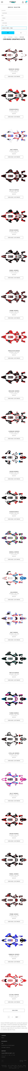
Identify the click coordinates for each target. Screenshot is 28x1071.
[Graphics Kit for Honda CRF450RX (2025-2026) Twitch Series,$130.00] (14, 175)
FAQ (2, 1043)
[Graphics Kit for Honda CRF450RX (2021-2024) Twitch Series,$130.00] (14, 658)
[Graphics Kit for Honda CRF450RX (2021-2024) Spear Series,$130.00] (14, 819)
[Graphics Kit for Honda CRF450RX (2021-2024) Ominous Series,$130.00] (14, 940)
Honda (16, 37)
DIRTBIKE (10, 37)
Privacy (10, 1066)
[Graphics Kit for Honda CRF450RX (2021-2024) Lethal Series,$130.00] (14, 980)
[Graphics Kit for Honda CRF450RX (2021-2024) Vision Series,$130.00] (14, 457)
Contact (3, 1057)
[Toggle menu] (2, 2)
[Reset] (21, 32)
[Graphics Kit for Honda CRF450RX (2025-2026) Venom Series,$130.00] (14, 95)
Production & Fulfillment (7, 1045)
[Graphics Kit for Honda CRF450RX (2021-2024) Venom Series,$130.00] (14, 497)
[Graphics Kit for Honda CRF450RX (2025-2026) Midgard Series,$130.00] (14, 377)
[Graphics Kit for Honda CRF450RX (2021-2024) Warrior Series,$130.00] (14, 55)
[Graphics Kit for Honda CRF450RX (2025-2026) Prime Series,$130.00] (14, 296)
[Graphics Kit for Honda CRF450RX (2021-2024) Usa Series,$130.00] (14, 578)
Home (5, 37)
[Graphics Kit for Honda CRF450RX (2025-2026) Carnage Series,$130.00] (14, 417)
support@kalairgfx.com (7, 1053)
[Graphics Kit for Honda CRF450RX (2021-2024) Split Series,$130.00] (14, 779)
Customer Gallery (5, 1047)
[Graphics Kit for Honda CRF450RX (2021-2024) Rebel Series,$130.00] (14, 859)
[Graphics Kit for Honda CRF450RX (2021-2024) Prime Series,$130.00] (14, 900)
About (2, 1037)
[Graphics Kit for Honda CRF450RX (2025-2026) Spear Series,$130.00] (14, 216)
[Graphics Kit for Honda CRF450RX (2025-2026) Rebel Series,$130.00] (14, 256)
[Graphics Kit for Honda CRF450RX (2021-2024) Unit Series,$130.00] (14, 618)
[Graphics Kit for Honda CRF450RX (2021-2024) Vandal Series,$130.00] (14, 537)
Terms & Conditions (18, 1066)
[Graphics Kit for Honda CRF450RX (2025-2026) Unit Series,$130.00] (14, 135)
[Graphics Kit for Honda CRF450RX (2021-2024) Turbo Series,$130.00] (14, 698)
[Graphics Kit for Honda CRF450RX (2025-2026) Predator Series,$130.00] (14, 336)
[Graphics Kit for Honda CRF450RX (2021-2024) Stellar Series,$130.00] (14, 739)
